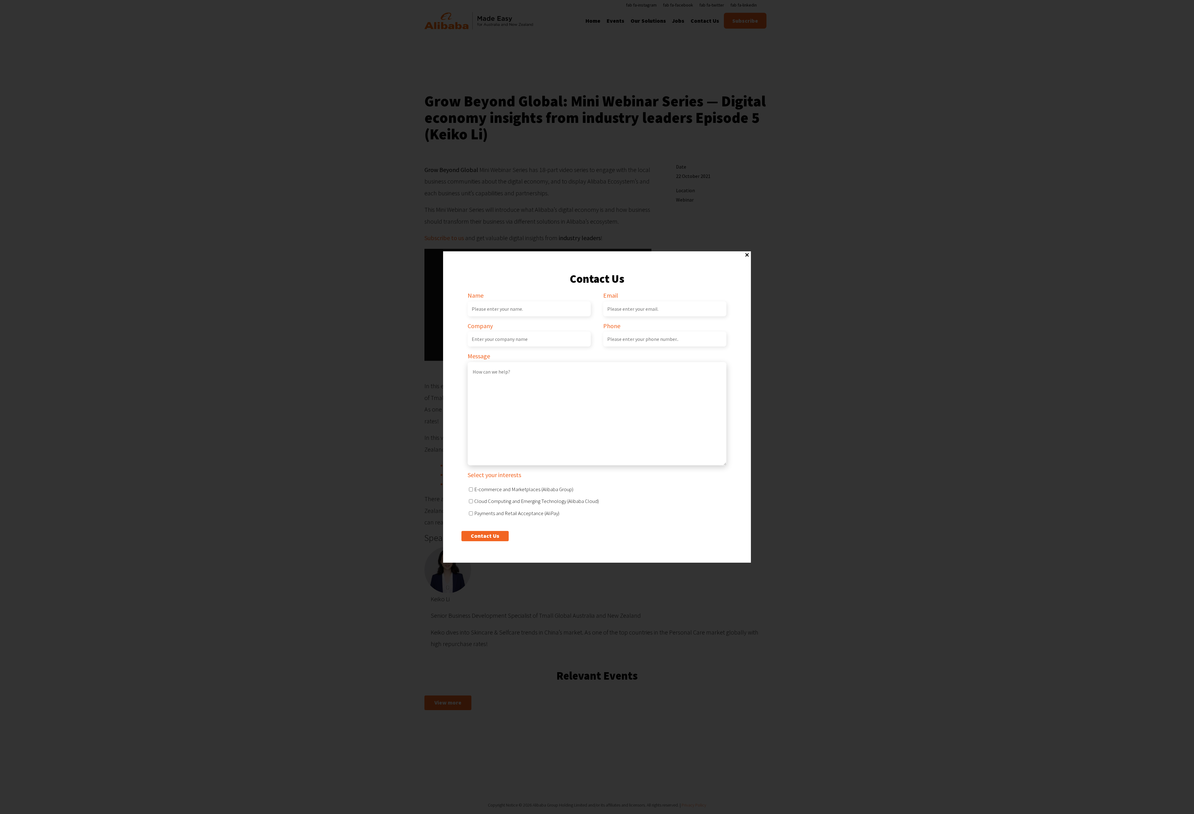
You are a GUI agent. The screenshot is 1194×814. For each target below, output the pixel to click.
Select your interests (494, 475)
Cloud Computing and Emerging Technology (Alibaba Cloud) (536, 501)
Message (479, 356)
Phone (611, 326)
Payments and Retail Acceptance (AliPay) (516, 513)
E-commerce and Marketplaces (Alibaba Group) (523, 489)
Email (610, 295)
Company (480, 326)
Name (476, 295)
